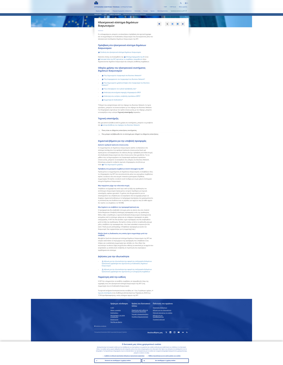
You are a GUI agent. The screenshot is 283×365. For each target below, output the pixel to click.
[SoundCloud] (183, 332)
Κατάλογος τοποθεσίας (101, 326)
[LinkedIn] (170, 332)
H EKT (112, 308)
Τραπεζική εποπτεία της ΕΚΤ (178, 11)
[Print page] (159, 24)
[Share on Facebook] (172, 24)
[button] (183, 3)
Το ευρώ (145, 11)
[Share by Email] (183, 24)
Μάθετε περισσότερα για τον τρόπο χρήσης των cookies (164, 356)
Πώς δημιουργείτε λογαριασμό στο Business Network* (123, 75)
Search (181, 3)
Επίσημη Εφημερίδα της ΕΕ (135, 57)
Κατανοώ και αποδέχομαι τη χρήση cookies (118, 360)
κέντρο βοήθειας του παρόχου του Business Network (121, 125)
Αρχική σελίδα (98, 14)
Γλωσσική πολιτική (159, 319)
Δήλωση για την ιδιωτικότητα (162, 310)
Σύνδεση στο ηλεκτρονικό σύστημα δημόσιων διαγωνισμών (120, 52)
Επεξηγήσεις (114, 313)
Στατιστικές (137, 11)
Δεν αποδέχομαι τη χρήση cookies (165, 360)
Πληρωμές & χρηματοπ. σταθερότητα (122, 11)
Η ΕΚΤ (165, 6)
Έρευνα (152, 11)
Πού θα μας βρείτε (116, 322)
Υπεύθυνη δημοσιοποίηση (140, 317)
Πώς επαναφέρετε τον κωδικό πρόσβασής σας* (120, 89)
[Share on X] (167, 24)
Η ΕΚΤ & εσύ (173, 6)
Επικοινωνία (114, 319)
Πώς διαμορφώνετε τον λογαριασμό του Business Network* (124, 79)
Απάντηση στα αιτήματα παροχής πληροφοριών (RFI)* (122, 92)
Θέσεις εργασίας (183, 6)
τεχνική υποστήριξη (105, 293)
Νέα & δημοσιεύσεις (162, 11)
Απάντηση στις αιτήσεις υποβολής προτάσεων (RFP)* (122, 96)
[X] (166, 332)
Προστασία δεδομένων (160, 308)
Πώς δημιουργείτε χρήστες (113, 164)
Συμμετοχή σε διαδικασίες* (113, 100)
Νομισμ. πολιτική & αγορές (103, 11)
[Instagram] (174, 332)
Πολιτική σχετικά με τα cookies (162, 313)
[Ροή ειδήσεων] (187, 332)
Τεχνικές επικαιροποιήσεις (140, 314)
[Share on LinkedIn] (177, 24)
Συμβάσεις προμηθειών (115, 14)
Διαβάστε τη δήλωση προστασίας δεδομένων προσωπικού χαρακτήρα (124, 356)
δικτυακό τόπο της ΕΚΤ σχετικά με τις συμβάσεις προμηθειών (121, 59)
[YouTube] (178, 332)
